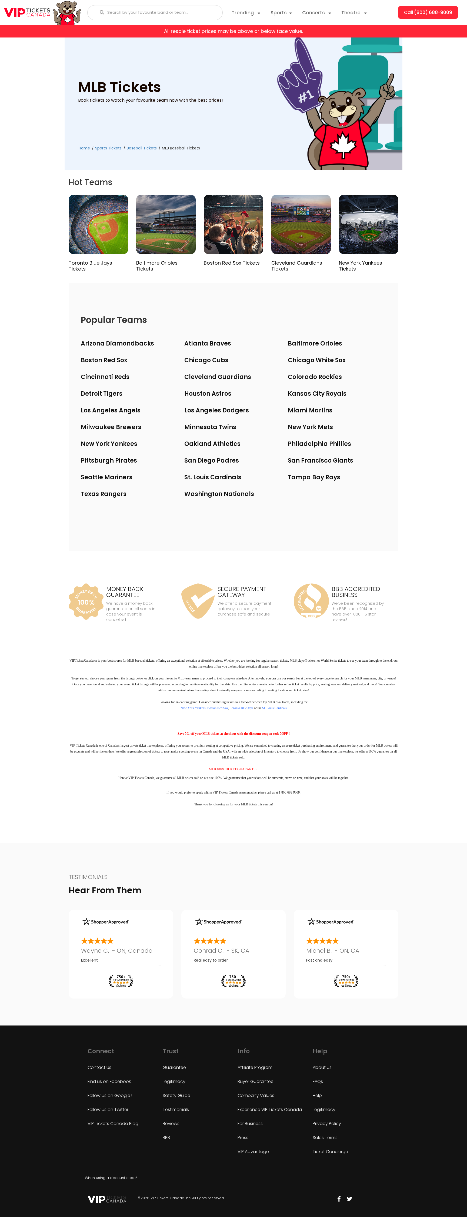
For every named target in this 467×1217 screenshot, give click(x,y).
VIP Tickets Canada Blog (113, 1123)
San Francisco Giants (320, 460)
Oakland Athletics (212, 444)
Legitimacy (174, 1081)
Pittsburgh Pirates (109, 460)
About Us (322, 1067)
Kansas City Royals (317, 393)
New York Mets (310, 427)
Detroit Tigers (101, 393)
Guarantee (174, 1067)
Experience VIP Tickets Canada (270, 1109)
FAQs (318, 1081)
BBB (166, 1137)
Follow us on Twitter (108, 1109)
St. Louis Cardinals (212, 477)
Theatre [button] (351, 12)
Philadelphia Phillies (319, 444)
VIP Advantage (253, 1151)
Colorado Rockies (315, 377)
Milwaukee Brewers (111, 427)
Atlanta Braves (207, 343)
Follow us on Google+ (110, 1095)
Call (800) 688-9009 (428, 12)
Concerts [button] (314, 12)
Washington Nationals (219, 494)
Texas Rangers (103, 494)
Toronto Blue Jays (241, 708)
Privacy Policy (327, 1123)
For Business (250, 1123)
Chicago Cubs (206, 360)
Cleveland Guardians (217, 377)
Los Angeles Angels (111, 410)
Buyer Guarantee (255, 1081)
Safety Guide (176, 1095)
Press (243, 1137)
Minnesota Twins (210, 427)
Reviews (171, 1123)
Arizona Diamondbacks (117, 343)
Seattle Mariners (106, 477)
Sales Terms (325, 1137)
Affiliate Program (255, 1067)
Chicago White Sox (317, 360)
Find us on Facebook (109, 1081)
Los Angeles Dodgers (216, 410)
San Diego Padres (211, 460)
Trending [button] (244, 12)
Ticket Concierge (330, 1151)
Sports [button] (279, 12)
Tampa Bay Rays (314, 477)
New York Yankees (109, 444)
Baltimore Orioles (315, 343)
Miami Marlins (310, 410)
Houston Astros (207, 393)
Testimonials (176, 1109)
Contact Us (99, 1067)
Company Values (256, 1095)
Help (317, 1095)
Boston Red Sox (104, 360)
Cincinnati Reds (105, 377)
